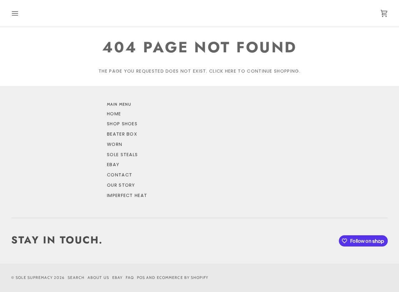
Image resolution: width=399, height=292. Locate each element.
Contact (119, 175)
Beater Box (122, 134)
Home (114, 114)
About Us (98, 277)
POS (141, 277)
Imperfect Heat (127, 195)
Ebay (117, 277)
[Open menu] (20, 13)
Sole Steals (122, 154)
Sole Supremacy (34, 277)
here (230, 71)
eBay (113, 164)
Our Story (121, 185)
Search (76, 277)
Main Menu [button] (119, 104)
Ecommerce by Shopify (182, 277)
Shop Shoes (122, 124)
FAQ (129, 277)
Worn (114, 144)
